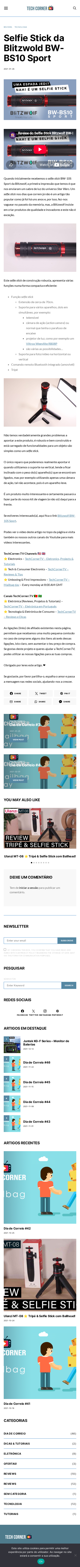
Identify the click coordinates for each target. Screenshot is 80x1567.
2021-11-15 (28, 1086)
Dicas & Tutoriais (17, 1443)
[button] (31, 862)
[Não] (75, 1555)
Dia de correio (17, 721)
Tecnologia (21, 27)
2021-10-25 (9, 1233)
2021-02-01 (15, 771)
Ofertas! (10, 1463)
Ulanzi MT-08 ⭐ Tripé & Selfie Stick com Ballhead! (40, 856)
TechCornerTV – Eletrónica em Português (30, 606)
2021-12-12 (28, 1049)
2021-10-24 (9, 1320)
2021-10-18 (9, 1408)
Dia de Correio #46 (36, 1062)
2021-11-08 (28, 1106)
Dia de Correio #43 (36, 1121)
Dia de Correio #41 (17, 1403)
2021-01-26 (9, 69)
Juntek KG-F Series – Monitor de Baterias (46, 1042)
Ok (41, 1561)
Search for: (10, 979)
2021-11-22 (28, 1067)
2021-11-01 (28, 1126)
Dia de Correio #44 (36, 1102)
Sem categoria (15, 1493)
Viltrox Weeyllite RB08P (41, 343)
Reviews (8, 27)
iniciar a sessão (28, 887)
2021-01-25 (15, 731)
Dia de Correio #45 (36, 1082)
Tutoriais (11, 1513)
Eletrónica (12, 1453)
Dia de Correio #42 (17, 1228)
